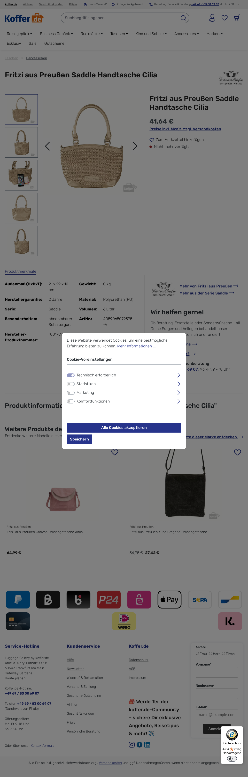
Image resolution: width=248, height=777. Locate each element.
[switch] (71, 384)
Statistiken (86, 384)
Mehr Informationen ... (136, 346)
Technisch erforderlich (96, 375)
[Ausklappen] (179, 375)
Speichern (79, 439)
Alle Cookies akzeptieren (124, 427)
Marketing (85, 392)
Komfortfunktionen (93, 401)
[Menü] (240, 729)
